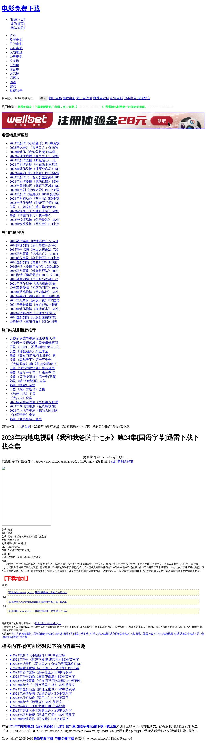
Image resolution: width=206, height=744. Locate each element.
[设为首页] (17, 23)
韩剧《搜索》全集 (22, 385)
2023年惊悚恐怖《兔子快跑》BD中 (34, 219)
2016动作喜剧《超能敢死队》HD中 (35, 270)
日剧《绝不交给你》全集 (27, 389)
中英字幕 (130, 98)
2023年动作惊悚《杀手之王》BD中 (34, 156)
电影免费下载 (21, 8)
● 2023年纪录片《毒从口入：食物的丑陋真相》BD (45, 664)
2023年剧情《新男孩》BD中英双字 (34, 194)
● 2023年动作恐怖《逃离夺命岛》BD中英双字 (42, 676)
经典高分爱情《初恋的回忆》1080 (34, 287)
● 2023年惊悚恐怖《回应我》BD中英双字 (39, 719)
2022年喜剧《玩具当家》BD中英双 (34, 173)
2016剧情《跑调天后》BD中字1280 (34, 275)
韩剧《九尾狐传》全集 (26, 419)
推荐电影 (69, 98)
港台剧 (26, 426)
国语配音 (143, 98)
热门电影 (55, 98)
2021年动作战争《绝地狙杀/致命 (33, 283)
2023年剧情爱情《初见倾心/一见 (33, 160)
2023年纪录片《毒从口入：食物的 (34, 147)
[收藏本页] (17, 19)
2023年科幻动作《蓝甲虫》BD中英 (34, 198)
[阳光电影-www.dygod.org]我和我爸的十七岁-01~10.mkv (37, 592)
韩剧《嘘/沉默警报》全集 (28, 381)
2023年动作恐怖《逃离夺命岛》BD (34, 169)
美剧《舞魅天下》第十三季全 (31, 359)
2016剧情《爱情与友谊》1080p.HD (34, 266)
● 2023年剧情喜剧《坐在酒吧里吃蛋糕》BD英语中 (45, 680)
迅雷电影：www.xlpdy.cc (48, 623)
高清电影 (116, 98)
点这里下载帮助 (160, 107)
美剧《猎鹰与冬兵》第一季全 (31, 215)
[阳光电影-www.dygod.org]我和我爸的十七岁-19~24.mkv (37, 611)
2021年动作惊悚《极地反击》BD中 (34, 309)
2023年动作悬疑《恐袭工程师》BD (34, 202)
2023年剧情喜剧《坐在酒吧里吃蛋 (34, 164)
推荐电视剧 (101, 98)
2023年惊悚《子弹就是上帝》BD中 (34, 211)
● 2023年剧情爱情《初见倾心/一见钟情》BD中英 (44, 668)
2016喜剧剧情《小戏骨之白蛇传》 (34, 317)
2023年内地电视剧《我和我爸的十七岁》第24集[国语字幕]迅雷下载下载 (50, 633)
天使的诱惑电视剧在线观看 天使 (33, 338)
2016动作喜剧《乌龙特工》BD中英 (34, 258)
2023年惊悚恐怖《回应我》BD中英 (34, 224)
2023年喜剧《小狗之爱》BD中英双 (34, 190)
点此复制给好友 (122, 461)
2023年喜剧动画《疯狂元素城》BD (34, 185)
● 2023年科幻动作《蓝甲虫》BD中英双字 (39, 697)
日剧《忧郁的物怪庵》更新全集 (32, 368)
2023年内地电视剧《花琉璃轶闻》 (34, 406)
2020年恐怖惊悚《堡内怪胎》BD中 (34, 292)
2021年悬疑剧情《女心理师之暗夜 (34, 304)
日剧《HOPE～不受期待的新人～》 (35, 347)
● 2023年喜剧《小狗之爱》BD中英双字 (37, 706)
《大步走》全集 (21, 398)
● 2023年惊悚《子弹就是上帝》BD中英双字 (41, 710)
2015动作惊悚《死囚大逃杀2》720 (34, 249)
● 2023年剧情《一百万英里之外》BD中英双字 (42, 685)
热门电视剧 (84, 98)
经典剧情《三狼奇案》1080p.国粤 (33, 321)
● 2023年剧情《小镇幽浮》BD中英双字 (37, 655)
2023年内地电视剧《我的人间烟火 (34, 410)
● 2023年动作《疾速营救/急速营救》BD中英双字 (44, 659)
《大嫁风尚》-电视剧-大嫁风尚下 (33, 364)
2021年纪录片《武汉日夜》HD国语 (35, 300)
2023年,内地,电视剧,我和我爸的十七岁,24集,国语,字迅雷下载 (121, 633)
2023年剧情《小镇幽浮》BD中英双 (34, 143)
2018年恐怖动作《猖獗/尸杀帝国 (33, 313)
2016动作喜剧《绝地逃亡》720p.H (34, 241)
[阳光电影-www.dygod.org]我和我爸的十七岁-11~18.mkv (37, 601)
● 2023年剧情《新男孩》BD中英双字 (36, 702)
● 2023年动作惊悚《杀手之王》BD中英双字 (41, 672)
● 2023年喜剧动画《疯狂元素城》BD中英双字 (42, 689)
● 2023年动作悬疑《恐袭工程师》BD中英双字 (42, 714)
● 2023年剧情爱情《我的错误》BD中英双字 (41, 693)
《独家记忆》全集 (22, 393)
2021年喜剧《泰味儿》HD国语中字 (35, 296)
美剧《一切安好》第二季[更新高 (33, 207)
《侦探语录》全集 (22, 414)
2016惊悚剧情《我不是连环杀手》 (34, 245)
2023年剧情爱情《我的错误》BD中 (34, 181)
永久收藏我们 (90, 107)
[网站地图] (17, 28)
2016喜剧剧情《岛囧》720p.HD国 (33, 262)
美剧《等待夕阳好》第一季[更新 (33, 376)
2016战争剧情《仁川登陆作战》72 (34, 279)
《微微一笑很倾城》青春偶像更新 (34, 342)
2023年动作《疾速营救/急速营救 (33, 152)
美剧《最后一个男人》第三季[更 (33, 372)
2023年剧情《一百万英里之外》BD (34, 177)
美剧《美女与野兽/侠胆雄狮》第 (33, 355)
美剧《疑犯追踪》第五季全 (29, 351)
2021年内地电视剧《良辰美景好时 (34, 402)
